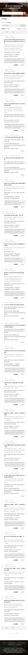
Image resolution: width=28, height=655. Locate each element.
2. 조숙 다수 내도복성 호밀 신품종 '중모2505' (14, 304)
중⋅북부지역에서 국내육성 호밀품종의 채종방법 (14, 73)
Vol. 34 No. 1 (17, 394)
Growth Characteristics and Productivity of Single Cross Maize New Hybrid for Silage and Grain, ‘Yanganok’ (14, 510)
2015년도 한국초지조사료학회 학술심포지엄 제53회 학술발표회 (14, 170)
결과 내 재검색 (7, 11)
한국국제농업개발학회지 (9, 196)
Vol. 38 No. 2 (17, 54)
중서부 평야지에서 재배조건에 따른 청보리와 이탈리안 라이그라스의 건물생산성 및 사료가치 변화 (14, 41)
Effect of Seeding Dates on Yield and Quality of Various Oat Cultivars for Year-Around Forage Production (14, 606)
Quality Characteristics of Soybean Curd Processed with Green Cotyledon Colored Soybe (14, 356)
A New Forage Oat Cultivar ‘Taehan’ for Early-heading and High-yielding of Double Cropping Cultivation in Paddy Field (14, 450)
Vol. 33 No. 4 (17, 458)
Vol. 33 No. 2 (17, 517)
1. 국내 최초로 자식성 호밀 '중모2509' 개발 (13, 137)
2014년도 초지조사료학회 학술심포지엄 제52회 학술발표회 (14, 313)
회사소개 (4, 643)
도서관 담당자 (18, 644)
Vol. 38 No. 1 (17, 85)
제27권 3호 (17, 196)
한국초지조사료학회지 (8, 54)
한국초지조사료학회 (13, 56)
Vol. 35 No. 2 (17, 225)
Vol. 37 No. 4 (17, 120)
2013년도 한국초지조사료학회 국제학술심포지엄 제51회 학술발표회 (14, 491)
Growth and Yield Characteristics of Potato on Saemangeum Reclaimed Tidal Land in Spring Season (14, 188)
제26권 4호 (17, 254)
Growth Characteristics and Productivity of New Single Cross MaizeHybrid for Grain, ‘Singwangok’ (14, 418)
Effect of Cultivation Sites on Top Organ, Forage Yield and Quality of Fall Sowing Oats (14, 480)
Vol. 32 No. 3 (17, 613)
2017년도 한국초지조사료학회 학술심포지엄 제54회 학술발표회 (14, 146)
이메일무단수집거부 (21, 643)
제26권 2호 (17, 364)
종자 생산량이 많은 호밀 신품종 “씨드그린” (14, 215)
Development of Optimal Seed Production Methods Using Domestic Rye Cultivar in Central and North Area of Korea (14, 77)
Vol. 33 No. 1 (17, 581)
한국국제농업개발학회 (14, 198)
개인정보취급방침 (11, 643)
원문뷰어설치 (11, 644)
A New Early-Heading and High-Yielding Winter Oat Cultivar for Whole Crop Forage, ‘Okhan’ (14, 542)
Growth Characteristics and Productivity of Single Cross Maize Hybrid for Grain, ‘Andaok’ (14, 574)
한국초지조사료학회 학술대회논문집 (11, 143)
